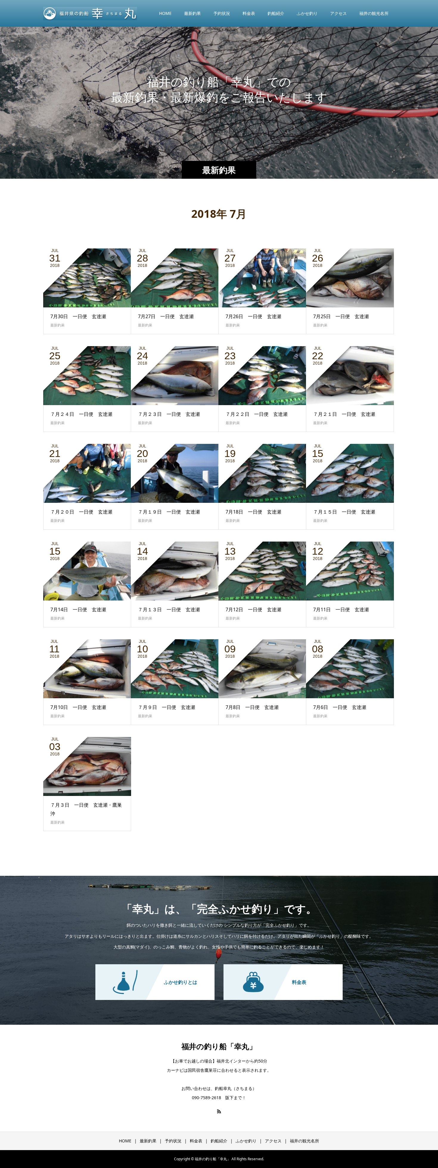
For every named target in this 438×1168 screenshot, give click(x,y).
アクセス (338, 13)
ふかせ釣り (307, 13)
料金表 (249, 13)
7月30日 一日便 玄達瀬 (78, 316)
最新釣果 (192, 13)
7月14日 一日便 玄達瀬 (78, 609)
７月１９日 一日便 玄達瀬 (169, 511)
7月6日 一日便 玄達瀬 (339, 707)
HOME (165, 13)
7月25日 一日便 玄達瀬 (341, 316)
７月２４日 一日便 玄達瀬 (81, 414)
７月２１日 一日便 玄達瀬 (344, 414)
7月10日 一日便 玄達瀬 (78, 707)
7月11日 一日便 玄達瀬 (341, 609)
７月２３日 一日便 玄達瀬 (169, 414)
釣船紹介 (276, 13)
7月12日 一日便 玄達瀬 (253, 609)
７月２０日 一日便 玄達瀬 (81, 511)
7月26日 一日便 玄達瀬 (253, 316)
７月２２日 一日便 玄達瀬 (257, 414)
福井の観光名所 (374, 13)
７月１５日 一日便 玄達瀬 (344, 511)
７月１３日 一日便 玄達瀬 (169, 609)
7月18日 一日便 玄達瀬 (253, 511)
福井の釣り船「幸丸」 (219, 1046)
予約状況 (221, 13)
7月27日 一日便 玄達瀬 (166, 316)
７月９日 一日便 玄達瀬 (166, 707)
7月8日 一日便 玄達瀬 (252, 707)
